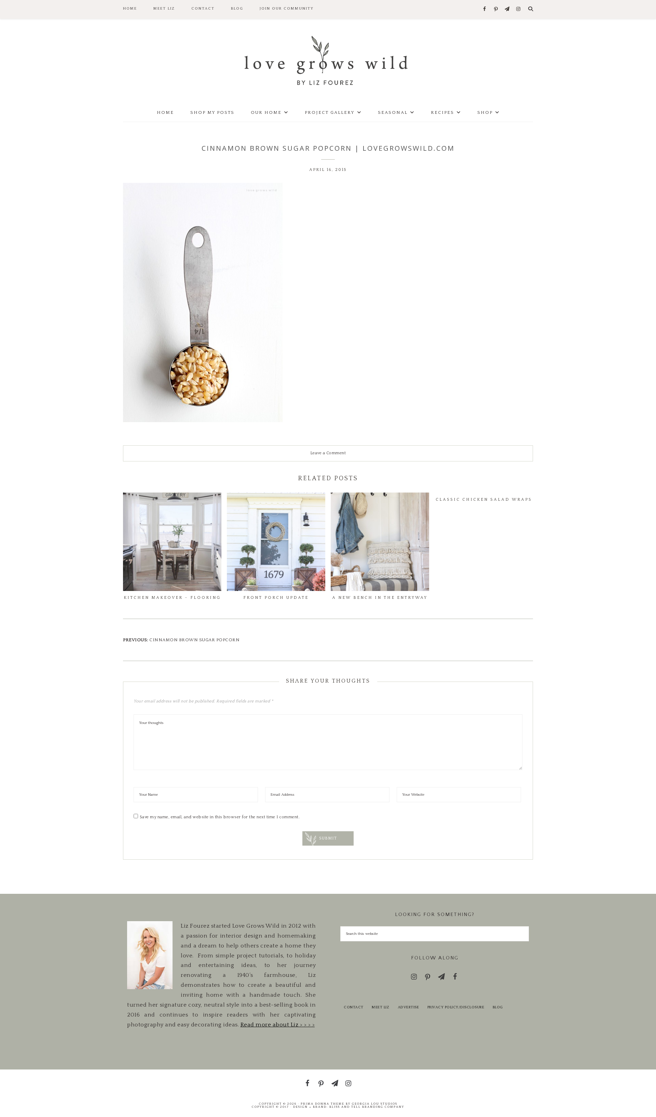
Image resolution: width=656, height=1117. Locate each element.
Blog (498, 1007)
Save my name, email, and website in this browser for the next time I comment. (220, 817)
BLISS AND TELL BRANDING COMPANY (366, 1106)
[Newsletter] (507, 9)
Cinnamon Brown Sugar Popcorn (194, 639)
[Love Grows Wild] (327, 60)
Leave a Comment (328, 453)
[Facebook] (484, 9)
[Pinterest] (496, 9)
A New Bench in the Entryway (379, 597)
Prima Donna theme (322, 1103)
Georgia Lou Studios (374, 1103)
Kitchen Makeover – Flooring (172, 597)
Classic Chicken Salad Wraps (484, 499)
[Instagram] (518, 9)
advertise (408, 1007)
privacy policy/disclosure (455, 1007)
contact (354, 1007)
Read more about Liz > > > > (278, 1025)
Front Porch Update (276, 597)
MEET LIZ (380, 1007)
